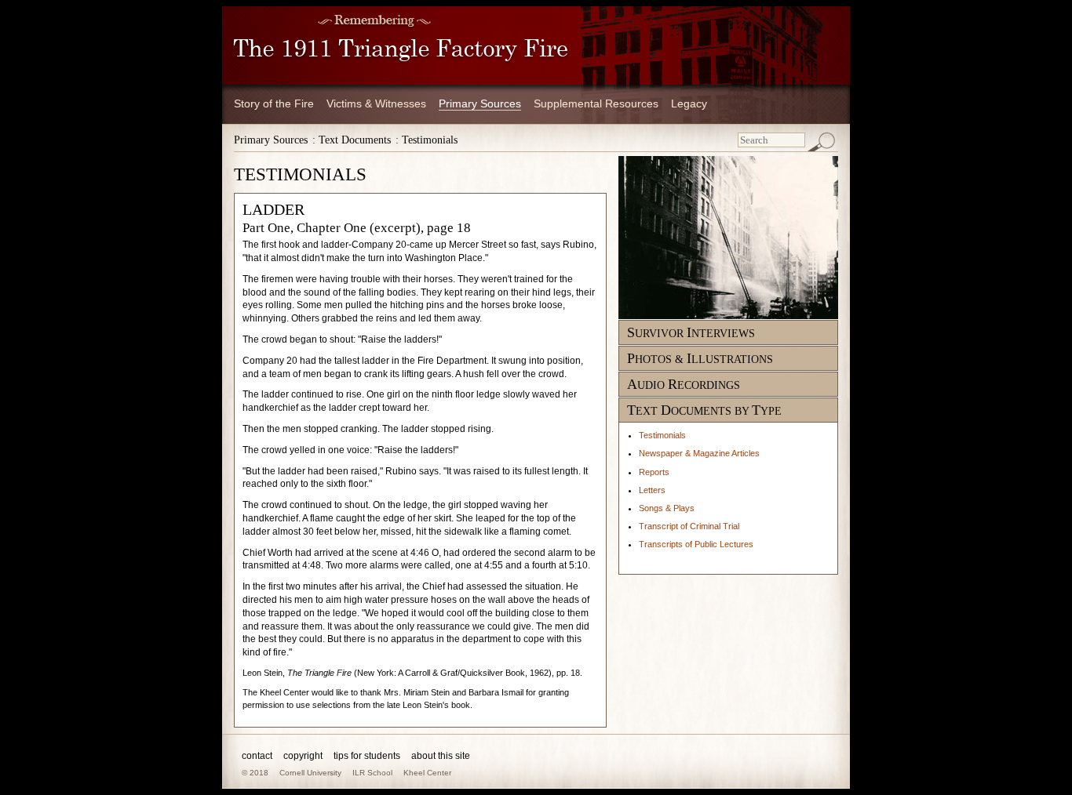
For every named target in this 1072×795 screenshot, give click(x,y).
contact (257, 755)
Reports (654, 472)
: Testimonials (427, 140)
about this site (440, 755)
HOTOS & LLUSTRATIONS (700, 359)
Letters (652, 490)
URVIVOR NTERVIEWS (691, 333)
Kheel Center (427, 772)
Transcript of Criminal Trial (689, 526)
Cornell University (310, 772)
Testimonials (662, 435)
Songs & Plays (667, 508)
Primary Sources (480, 103)
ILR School (372, 772)
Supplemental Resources (596, 103)
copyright (303, 755)
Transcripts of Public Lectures (696, 544)
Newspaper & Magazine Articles (699, 453)
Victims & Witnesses (376, 103)
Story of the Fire (274, 103)
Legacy (689, 103)
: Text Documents (351, 140)
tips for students (367, 755)
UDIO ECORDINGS (683, 385)
